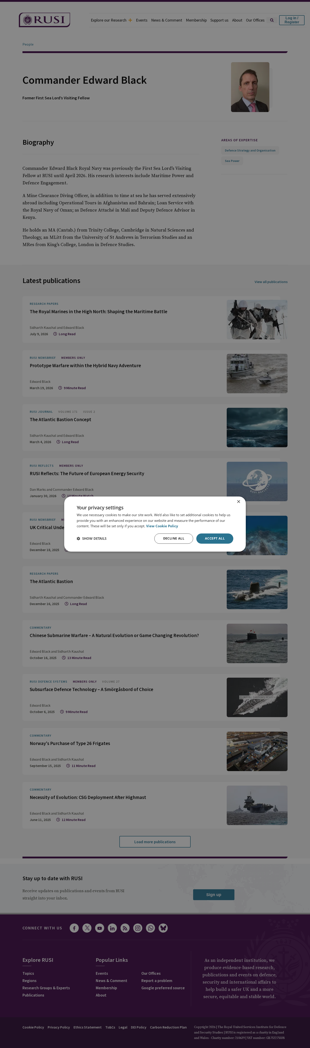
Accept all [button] (215, 538)
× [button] (238, 501)
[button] (91, 538)
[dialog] (155, 524)
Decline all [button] (173, 538)
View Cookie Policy (162, 526)
